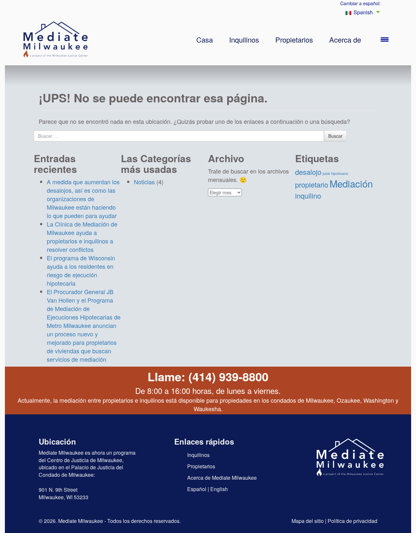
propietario (311, 184)
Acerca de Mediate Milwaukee (222, 477)
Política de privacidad (352, 521)
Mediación (351, 183)
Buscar (335, 136)
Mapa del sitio (308, 521)
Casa (204, 39)
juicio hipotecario (335, 173)
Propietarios (294, 39)
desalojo (308, 172)
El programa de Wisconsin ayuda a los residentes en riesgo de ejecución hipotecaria (81, 270)
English (219, 489)
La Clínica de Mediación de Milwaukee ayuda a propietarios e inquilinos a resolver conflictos (82, 237)
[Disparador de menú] (385, 39)
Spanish (362, 12)
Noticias (144, 181)
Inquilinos (244, 39)
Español (196, 489)
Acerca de (345, 39)
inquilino (308, 195)
